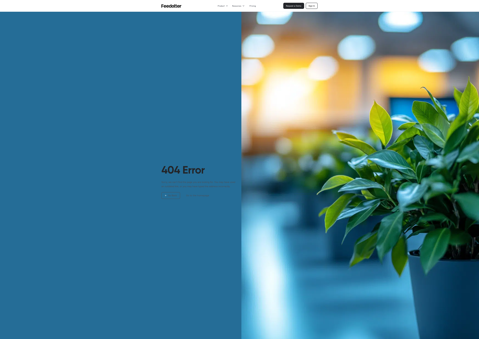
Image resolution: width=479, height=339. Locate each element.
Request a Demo (293, 6)
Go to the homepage (197, 195)
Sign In (311, 6)
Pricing (252, 6)
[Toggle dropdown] (228, 5)
